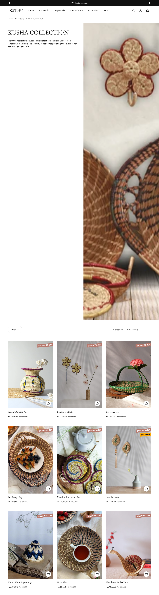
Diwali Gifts (43, 10)
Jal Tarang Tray (15, 497)
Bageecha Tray (113, 411)
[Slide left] (9, 2)
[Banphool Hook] (79, 374)
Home (31, 10)
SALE (105, 10)
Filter (13, 329)
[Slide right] (149, 2)
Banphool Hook (64, 411)
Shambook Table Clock (117, 582)
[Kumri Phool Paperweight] (30, 545)
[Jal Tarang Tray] (30, 460)
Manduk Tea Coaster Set (68, 497)
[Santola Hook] (128, 460)
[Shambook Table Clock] (128, 545)
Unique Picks (59, 10)
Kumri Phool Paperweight (20, 582)
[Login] (140, 10)
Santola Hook (112, 497)
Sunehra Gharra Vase (17, 411)
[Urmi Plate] (79, 545)
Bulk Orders (92, 10)
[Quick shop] (48, 403)
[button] (133, 10)
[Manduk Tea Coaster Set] (79, 460)
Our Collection (76, 10)
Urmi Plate (62, 582)
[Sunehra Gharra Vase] (30, 374)
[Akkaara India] (17, 10)
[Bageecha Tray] (128, 374)
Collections (19, 19)
